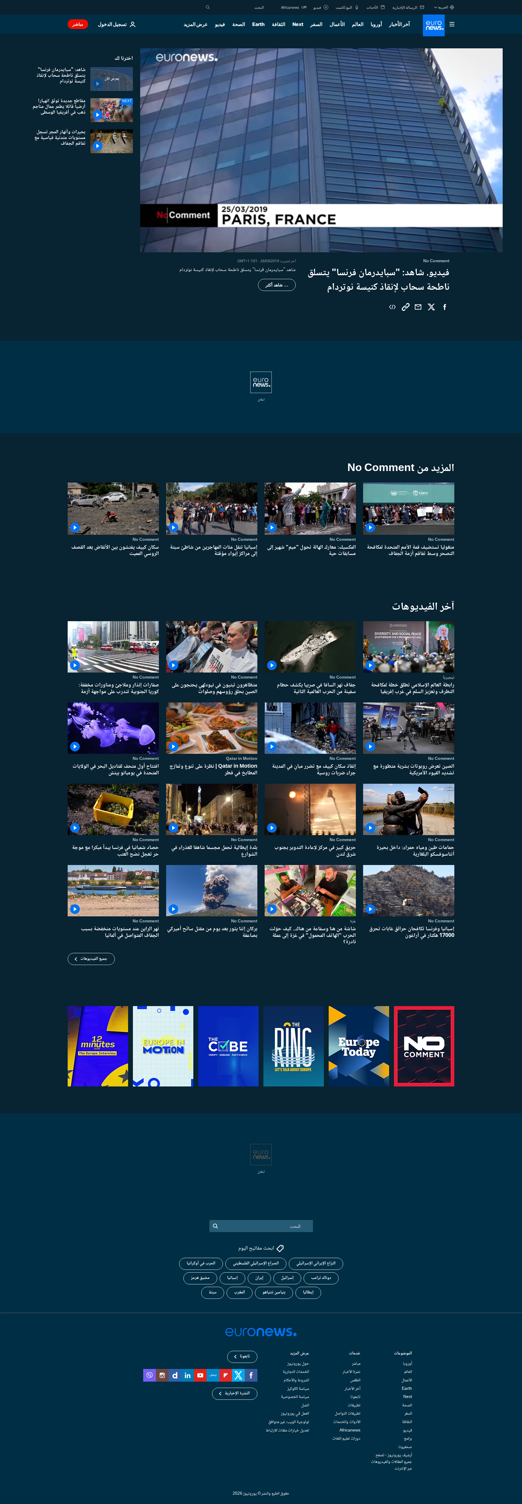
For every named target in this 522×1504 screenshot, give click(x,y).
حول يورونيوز (298, 1363)
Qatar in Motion (241, 758)
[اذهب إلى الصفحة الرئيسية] (434, 25)
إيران (259, 1278)
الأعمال (337, 24)
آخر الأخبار (399, 24)
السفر (316, 24)
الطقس (355, 1380)
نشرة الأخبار (351, 1372)
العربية (443, 7)
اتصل (305, 1405)
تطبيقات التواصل (347, 1414)
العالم (357, 24)
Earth (258, 24)
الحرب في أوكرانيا (201, 1263)
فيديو (220, 24)
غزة (353, 921)
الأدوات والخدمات (346, 1422)
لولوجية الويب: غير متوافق (288, 1422)
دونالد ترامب (321, 1278)
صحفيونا (405, 1447)
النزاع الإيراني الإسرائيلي (316, 1263)
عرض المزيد (299, 1354)
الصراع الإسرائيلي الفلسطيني (256, 1263)
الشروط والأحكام (296, 1380)
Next (297, 24)
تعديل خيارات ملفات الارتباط (287, 1430)
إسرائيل (287, 1278)
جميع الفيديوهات (93, 958)
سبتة (213, 1292)
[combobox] (238, 7)
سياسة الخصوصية (295, 1397)
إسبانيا (232, 1278)
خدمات (354, 1354)
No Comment (441, 539)
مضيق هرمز (200, 1278)
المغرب (239, 1292)
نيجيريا (448, 677)
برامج (408, 1439)
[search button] (208, 7)
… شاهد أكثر (277, 284)
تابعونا (355, 1397)
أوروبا (376, 24)
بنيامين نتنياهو (274, 1292)
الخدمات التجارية (296, 1372)
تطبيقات (354, 1405)
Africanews (350, 1430)
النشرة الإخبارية (237, 1393)
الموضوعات (403, 1354)
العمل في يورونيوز (295, 1414)
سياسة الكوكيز (298, 1389)
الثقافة (278, 24)
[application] (321, 150)
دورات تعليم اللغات (346, 1439)
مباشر (77, 24)
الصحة (238, 24)
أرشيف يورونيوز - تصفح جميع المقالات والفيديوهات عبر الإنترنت (391, 1462)
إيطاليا (308, 1292)
